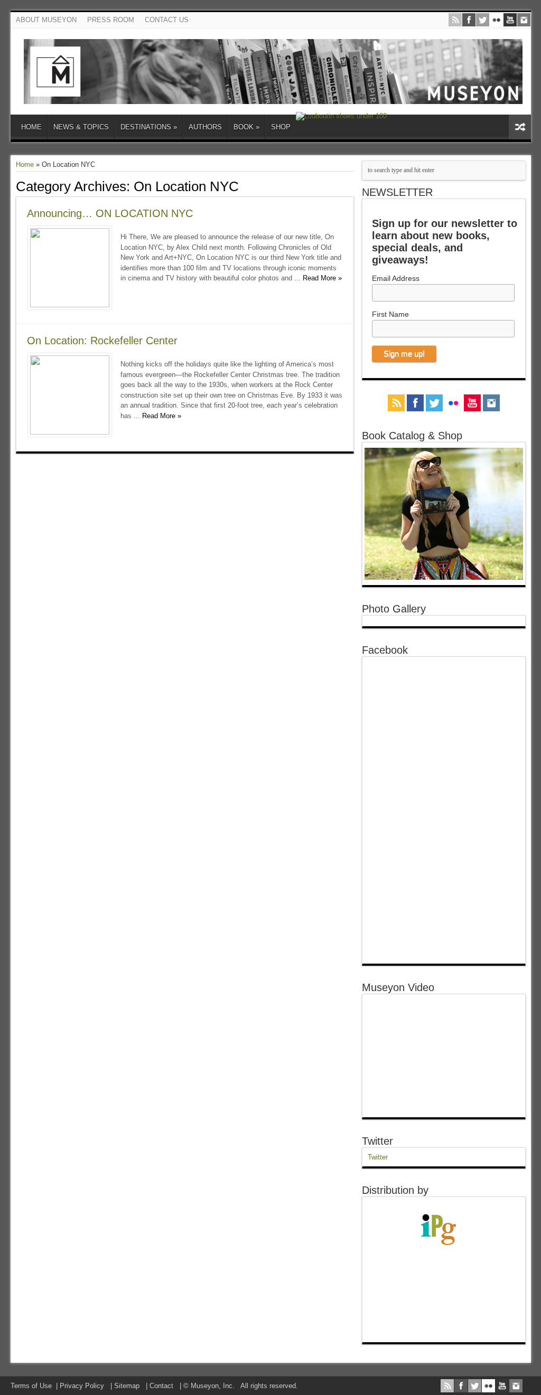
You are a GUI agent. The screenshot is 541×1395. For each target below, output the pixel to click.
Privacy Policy (82, 1386)
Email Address (395, 278)
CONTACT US (167, 20)
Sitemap (126, 1386)
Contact (161, 1386)
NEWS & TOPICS (81, 127)
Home (25, 164)
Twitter (377, 1141)
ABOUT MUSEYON (46, 20)
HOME (31, 127)
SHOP (281, 127)
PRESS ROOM (110, 20)
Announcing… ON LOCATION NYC (110, 213)
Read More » (322, 278)
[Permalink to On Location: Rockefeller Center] (69, 432)
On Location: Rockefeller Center (102, 340)
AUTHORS (205, 127)
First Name (390, 314)
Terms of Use (31, 1386)
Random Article (520, 127)
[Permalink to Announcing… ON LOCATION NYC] (69, 305)
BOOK (246, 127)
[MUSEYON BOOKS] (273, 96)
